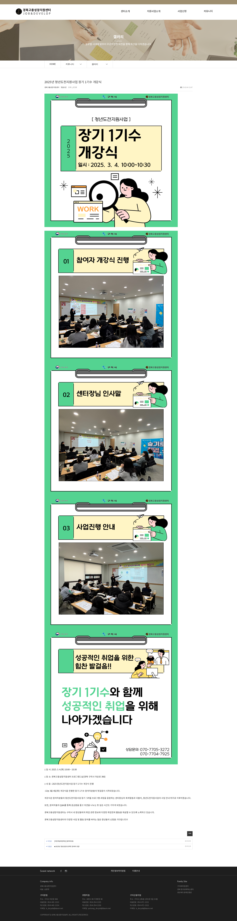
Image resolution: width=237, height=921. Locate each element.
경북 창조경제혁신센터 (185, 889)
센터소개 (125, 11)
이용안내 (136, 871)
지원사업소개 (153, 11)
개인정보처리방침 (118, 871)
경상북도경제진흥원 (184, 893)
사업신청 (182, 11)
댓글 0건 (64, 87)
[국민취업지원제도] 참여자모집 (63, 841)
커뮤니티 (208, 11)
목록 (189, 834)
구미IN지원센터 (183, 886)
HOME (52, 64)
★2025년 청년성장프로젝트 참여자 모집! (66, 846)
